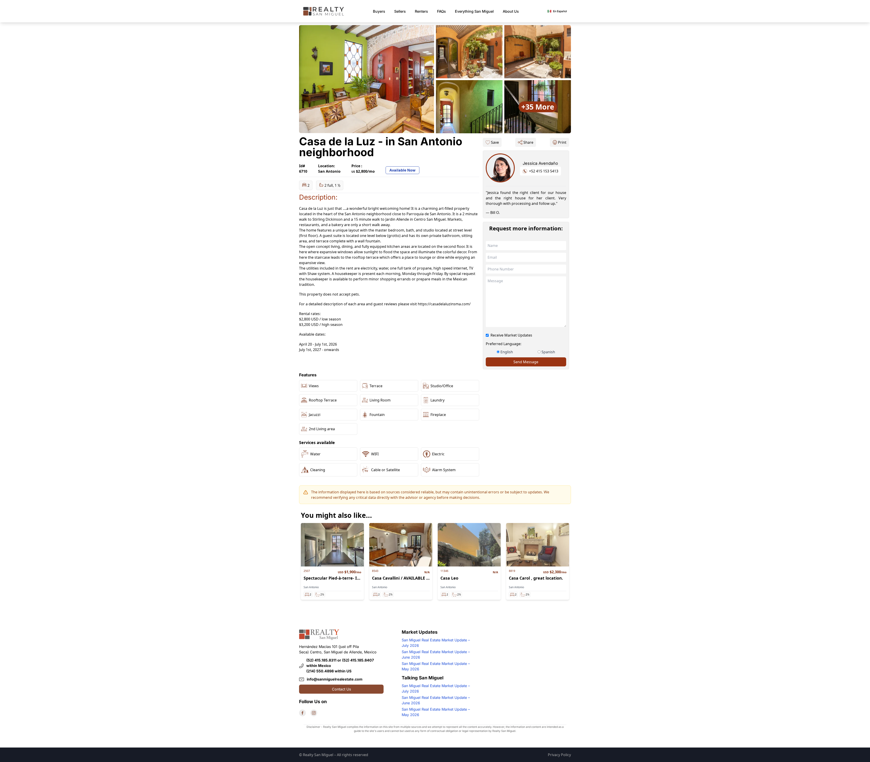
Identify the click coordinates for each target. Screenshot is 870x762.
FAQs (441, 11)
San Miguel (474, 11)
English (506, 351)
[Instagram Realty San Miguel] (313, 712)
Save (495, 142)
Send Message (525, 361)
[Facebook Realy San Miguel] (302, 712)
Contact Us (341, 689)
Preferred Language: (503, 343)
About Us (511, 11)
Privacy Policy (559, 754)
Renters (421, 11)
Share (528, 142)
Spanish (548, 351)
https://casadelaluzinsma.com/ (444, 303)
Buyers (379, 11)
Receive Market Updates (511, 335)
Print (562, 142)
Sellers (400, 11)
